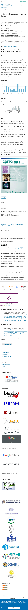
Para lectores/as (5, 352)
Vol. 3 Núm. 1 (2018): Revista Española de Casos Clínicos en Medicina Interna (13, 6)
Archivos (7, 4)
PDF (4, 197)
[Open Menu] (1, 1)
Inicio (2, 4)
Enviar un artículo (7, 344)
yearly (25, 114)
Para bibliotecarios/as (6, 356)
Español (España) (6, 364)
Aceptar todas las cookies (14, 607)
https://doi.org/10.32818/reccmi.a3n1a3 (13, 46)
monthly (21, 114)
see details (8, 305)
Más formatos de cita (6, 218)
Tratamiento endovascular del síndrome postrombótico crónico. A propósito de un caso (15, 316)
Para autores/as (5, 354)
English (3, 366)
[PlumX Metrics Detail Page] (9, 298)
